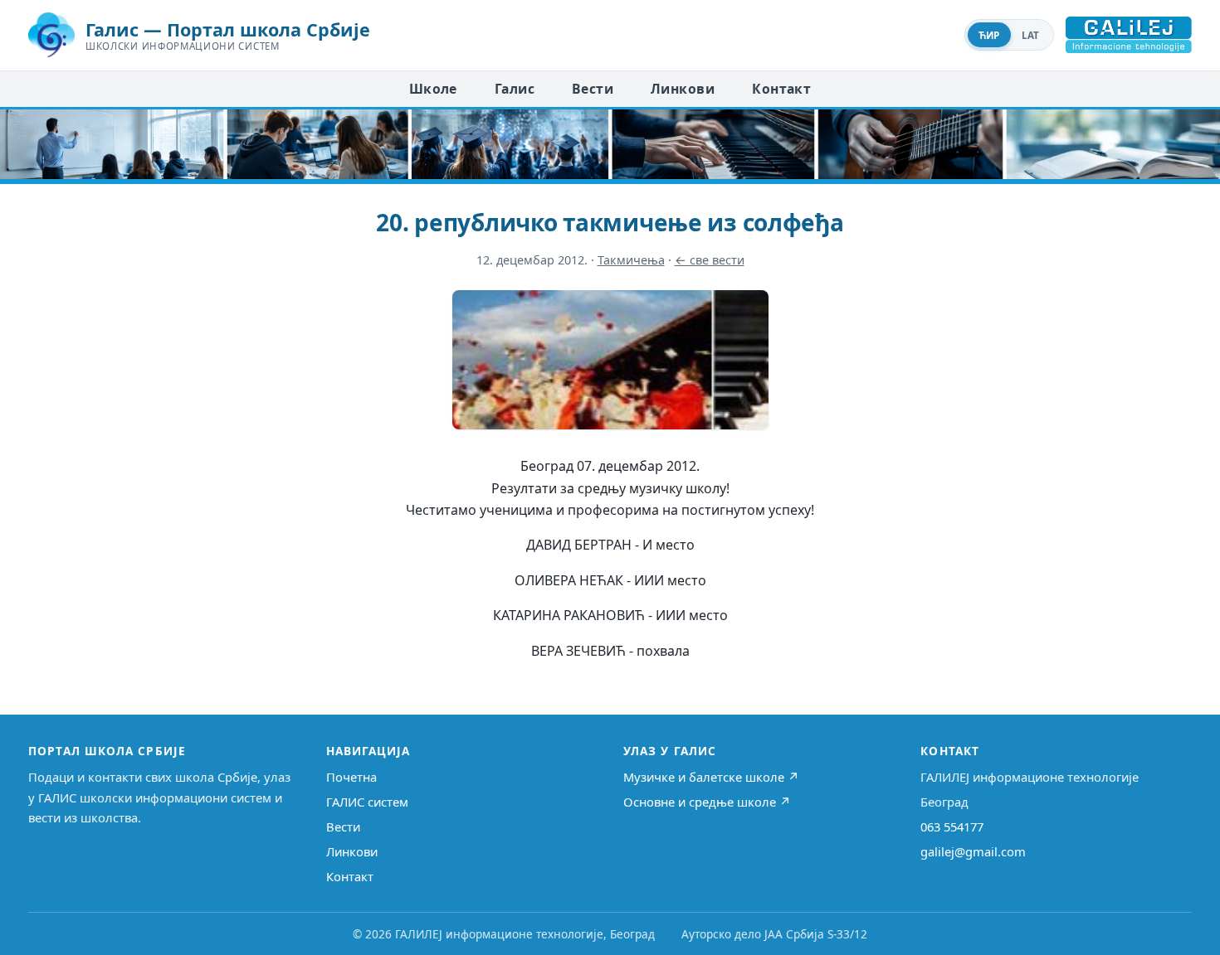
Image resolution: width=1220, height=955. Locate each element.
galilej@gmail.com (973, 851)
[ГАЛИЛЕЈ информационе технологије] (1129, 35)
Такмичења (631, 260)
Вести (592, 89)
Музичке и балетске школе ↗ (711, 776)
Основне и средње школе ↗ (707, 801)
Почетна (351, 776)
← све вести (709, 260)
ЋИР (989, 35)
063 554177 (951, 826)
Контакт (781, 89)
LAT (1031, 35)
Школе (433, 89)
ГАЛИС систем (367, 801)
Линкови (683, 89)
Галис (514, 89)
